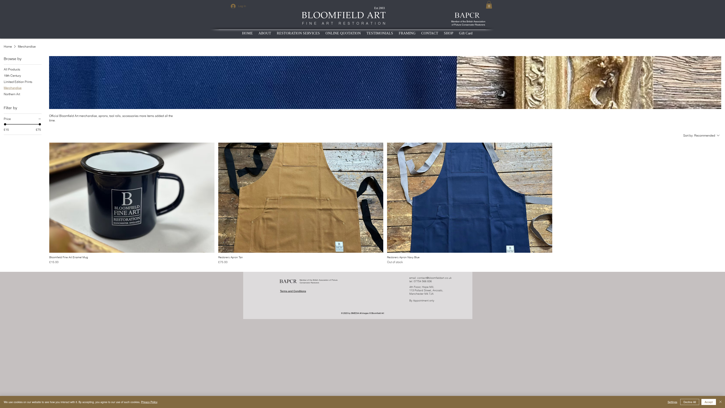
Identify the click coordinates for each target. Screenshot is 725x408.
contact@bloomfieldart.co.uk (434, 278)
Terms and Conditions (293, 291)
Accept (709, 402)
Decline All (689, 402)
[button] (489, 5)
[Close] (720, 402)
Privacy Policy (149, 402)
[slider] (5, 124)
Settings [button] (672, 402)
